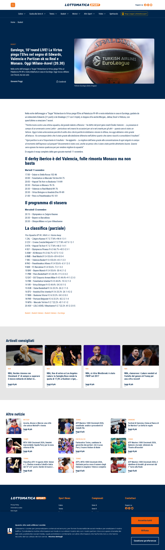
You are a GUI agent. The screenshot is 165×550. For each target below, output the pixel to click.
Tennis (51, 14)
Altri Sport (88, 14)
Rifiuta (145, 530)
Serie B (94, 509)
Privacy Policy (15, 505)
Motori (75, 14)
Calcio (20, 14)
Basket (63, 14)
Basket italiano (37, 313)
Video (101, 14)
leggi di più (12, 384)
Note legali (14, 511)
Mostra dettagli (55, 537)
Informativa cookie (16, 508)
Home (13, 22)
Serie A (94, 505)
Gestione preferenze (145, 541)
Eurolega (61, 313)
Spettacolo (114, 14)
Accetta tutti (145, 520)
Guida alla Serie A (36, 14)
